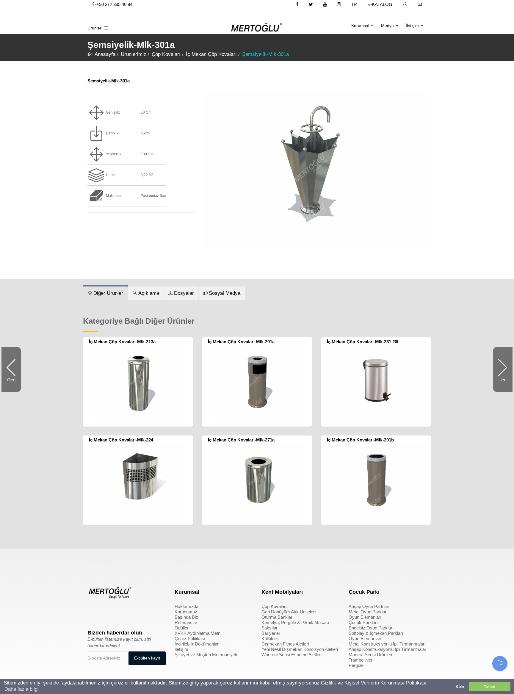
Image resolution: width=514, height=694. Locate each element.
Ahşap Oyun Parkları (369, 606)
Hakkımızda (186, 606)
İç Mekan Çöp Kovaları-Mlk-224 (121, 439)
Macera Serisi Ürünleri (370, 654)
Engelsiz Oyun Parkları (371, 627)
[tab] (105, 293)
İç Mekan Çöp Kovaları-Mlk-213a (122, 341)
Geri (14, 384)
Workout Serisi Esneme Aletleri (291, 654)
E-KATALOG (379, 4)
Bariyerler (270, 633)
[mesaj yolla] (420, 4)
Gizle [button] (460, 686)
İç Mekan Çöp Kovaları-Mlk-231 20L (363, 341)
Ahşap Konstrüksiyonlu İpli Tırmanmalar (387, 649)
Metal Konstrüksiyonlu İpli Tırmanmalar (386, 643)
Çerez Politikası (190, 638)
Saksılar (269, 627)
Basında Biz (186, 617)
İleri (499, 384)
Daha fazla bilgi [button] (21, 689)
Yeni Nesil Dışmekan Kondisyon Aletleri (299, 649)
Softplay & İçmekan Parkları (376, 633)
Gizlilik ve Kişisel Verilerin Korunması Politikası (374, 683)
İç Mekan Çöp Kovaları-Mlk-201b (360, 439)
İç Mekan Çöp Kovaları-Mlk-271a (241, 439)
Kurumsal (360, 25)
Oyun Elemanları (365, 617)
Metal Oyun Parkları (368, 611)
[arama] (405, 4)
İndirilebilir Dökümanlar (197, 643)
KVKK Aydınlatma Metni (198, 633)
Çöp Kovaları (274, 606)
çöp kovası (186, 561)
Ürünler (94, 28)
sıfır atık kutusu (277, 561)
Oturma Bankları (277, 617)
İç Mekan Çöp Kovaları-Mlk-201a (241, 341)
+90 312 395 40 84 (114, 4)
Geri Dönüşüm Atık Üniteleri (288, 611)
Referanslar (186, 622)
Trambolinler (360, 659)
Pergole (356, 665)
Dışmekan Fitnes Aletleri (285, 643)
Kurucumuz (186, 611)
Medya (387, 25)
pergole (356, 561)
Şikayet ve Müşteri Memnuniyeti (206, 654)
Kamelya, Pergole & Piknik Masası (295, 622)
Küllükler (269, 638)
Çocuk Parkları (363, 622)
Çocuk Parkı (100, 561)
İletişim (412, 25)
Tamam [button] (489, 686)
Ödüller (182, 627)
